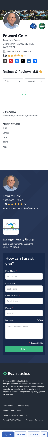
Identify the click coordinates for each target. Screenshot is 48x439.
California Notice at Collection (15, 415)
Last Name (11, 283)
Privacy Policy (23, 405)
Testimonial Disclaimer (12, 410)
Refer (35, 434)
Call (9, 434)
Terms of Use (8, 405)
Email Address (12, 295)
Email (22, 434)
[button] (33, 26)
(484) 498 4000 (31, 208)
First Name (11, 271)
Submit (24, 348)
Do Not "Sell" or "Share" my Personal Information (23, 420)
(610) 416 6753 (13, 208)
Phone (9, 307)
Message (9, 320)
